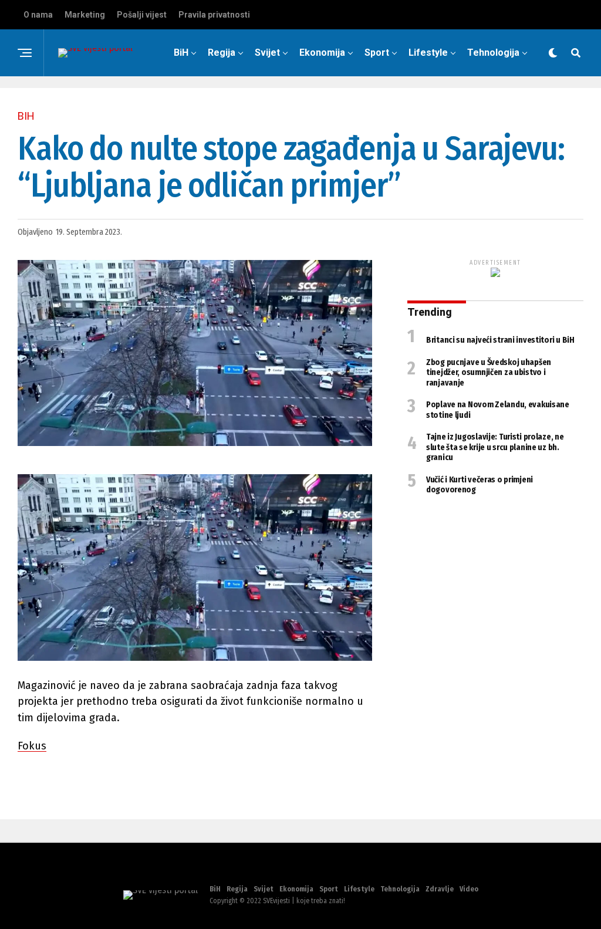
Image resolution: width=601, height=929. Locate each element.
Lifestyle (428, 52)
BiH (181, 52)
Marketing (85, 14)
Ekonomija (322, 52)
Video (374, 101)
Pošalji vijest (142, 14)
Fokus (32, 745)
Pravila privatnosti (214, 14)
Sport (376, 52)
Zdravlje (324, 101)
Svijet (267, 52)
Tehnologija (493, 52)
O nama (38, 14)
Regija (221, 52)
